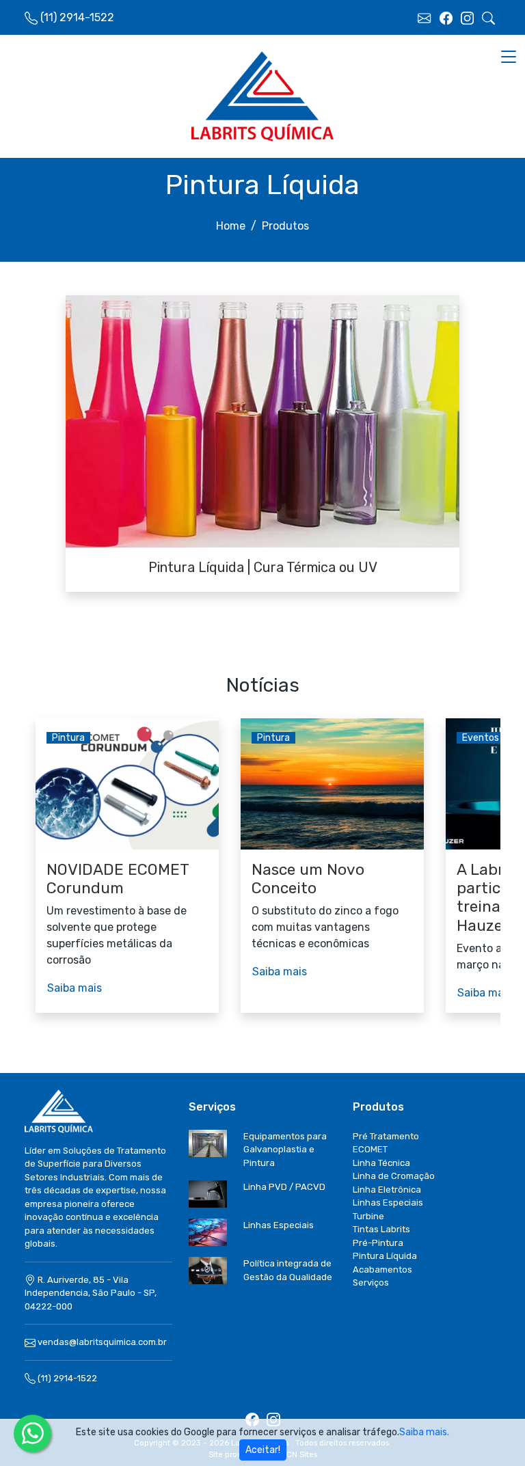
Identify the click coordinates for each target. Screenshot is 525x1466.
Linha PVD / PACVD (284, 1187)
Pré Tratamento (386, 1136)
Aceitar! (262, 1450)
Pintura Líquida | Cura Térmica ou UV (262, 567)
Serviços (371, 1282)
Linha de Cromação (394, 1176)
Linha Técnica (381, 1163)
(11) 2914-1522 (66, 1378)
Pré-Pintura (378, 1243)
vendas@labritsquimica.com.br (102, 1342)
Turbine (368, 1216)
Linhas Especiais (278, 1225)
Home (230, 225)
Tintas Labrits (381, 1229)
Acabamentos (382, 1269)
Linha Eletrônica (387, 1189)
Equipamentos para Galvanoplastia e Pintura (285, 1149)
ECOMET (370, 1149)
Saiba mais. (424, 1432)
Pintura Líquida (385, 1256)
